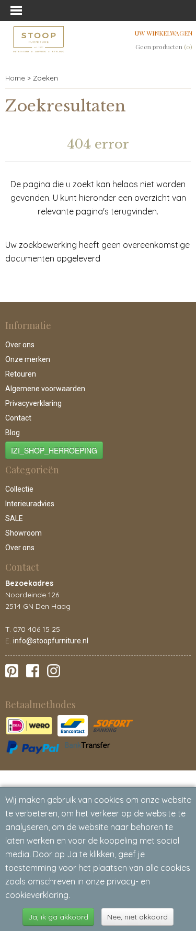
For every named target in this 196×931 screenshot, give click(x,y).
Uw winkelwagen (163, 33)
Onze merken (27, 359)
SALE (14, 518)
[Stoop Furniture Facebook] (32, 670)
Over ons (19, 344)
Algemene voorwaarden (45, 388)
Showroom (23, 533)
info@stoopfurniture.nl (50, 641)
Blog (12, 432)
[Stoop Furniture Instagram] (53, 670)
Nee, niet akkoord (137, 917)
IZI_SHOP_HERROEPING (54, 450)
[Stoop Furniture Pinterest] (11, 670)
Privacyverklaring (33, 403)
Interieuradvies (29, 503)
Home (15, 78)
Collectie (19, 489)
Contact (18, 418)
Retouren (20, 374)
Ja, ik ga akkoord (58, 917)
